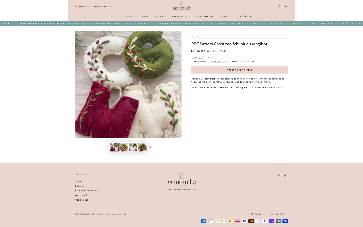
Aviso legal (81, 195)
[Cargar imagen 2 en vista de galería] (123, 147)
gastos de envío (217, 61)
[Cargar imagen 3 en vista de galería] (133, 147)
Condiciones (81, 199)
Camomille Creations (92, 214)
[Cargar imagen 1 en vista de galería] (114, 147)
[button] (279, 6)
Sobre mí (80, 185)
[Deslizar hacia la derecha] (150, 147)
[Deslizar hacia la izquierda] (106, 147)
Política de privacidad (86, 190)
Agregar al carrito (239, 70)
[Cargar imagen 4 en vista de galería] (142, 147)
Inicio (194, 36)
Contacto (80, 181)
